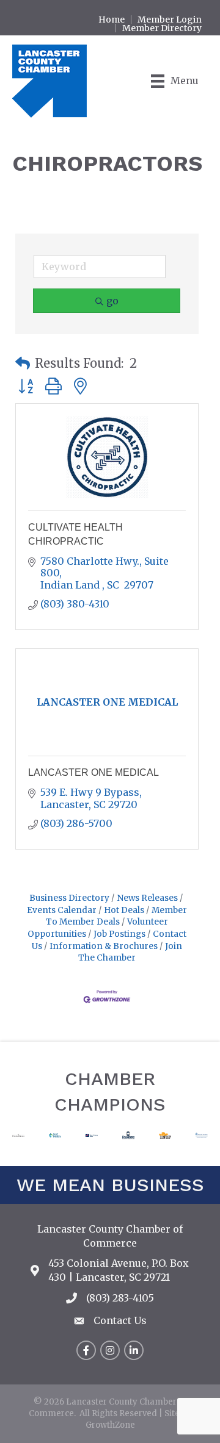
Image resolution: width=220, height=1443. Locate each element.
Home (111, 19)
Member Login (170, 19)
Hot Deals (124, 910)
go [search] (112, 301)
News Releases (147, 898)
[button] (22, 363)
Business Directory (69, 898)
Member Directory (162, 28)
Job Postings (119, 934)
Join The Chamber (130, 952)
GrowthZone (110, 1425)
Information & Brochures (104, 946)
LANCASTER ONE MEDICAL (93, 772)
